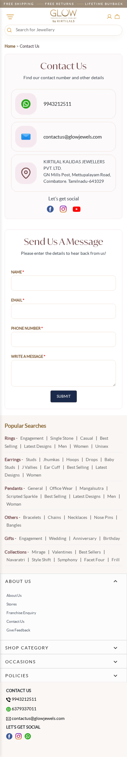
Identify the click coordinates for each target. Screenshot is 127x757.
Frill (116, 559)
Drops (92, 459)
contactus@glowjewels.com (72, 136)
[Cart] (117, 16)
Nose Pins (103, 517)
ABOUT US (18, 581)
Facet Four (94, 559)
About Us (14, 595)
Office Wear (61, 488)
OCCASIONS (20, 661)
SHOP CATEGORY (27, 647)
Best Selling (78, 467)
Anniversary (85, 538)
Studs (31, 459)
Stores (11, 604)
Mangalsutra (92, 488)
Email (17, 300)
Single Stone (61, 438)
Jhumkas (51, 459)
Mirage (39, 552)
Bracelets (32, 517)
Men (62, 446)
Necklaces (77, 517)
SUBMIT (64, 396)
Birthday (111, 538)
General (35, 488)
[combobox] (63, 29)
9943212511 (57, 104)
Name (17, 272)
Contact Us (15, 621)
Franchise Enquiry (21, 613)
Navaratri (15, 559)
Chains (54, 517)
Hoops (73, 459)
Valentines (62, 552)
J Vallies (30, 467)
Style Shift (41, 559)
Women (81, 446)
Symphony (67, 559)
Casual (86, 438)
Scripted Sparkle (22, 496)
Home (10, 46)
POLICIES (17, 675)
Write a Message (28, 356)
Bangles (13, 525)
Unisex (101, 446)
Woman (13, 504)
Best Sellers (90, 552)
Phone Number (27, 328)
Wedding (58, 538)
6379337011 (23, 708)
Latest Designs (37, 446)
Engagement (31, 438)
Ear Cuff (52, 467)
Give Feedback (18, 630)
